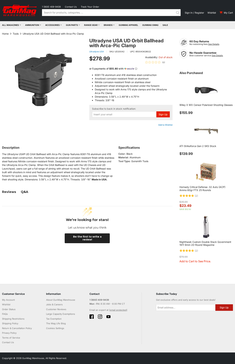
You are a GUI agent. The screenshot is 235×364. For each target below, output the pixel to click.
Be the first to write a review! (87, 238)
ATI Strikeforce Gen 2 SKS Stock (197, 146)
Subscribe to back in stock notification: (114, 109)
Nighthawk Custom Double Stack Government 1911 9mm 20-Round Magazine (205, 243)
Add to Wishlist (165, 125)
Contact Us (71, 6)
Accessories (52, 25)
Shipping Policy (10, 323)
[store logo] (20, 10)
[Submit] (177, 12)
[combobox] (111, 12)
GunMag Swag (150, 25)
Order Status (8, 309)
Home (5, 33)
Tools (16, 33)
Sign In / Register (194, 12)
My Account (8, 299)
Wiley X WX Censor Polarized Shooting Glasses (206, 104)
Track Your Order (90, 6)
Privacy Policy (9, 332)
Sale (165, 25)
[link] (155, 62)
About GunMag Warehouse (60, 299)
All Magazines (10, 25)
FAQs (5, 314)
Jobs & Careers (54, 304)
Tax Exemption (54, 318)
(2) (196, 196)
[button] (130, 68)
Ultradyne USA (96, 51)
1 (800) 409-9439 (51, 6)
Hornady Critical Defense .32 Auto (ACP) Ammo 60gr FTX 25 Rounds (202, 189)
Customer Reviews (56, 309)
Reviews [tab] (9, 192)
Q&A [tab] (24, 192)
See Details (213, 44)
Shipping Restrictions (13, 318)
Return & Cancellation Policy (17, 328)
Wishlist (211, 12)
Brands (108, 25)
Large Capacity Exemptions (60, 314)
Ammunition (32, 25)
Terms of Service (11, 337)
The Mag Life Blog (56, 323)
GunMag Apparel (128, 25)
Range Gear (91, 25)
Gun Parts (72, 25)
